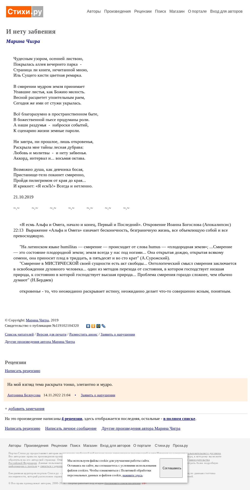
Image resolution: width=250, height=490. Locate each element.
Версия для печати (51, 334)
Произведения (117, 11)
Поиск (160, 11)
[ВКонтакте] (88, 326)
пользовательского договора (203, 453)
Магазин (177, 11)
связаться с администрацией (57, 466)
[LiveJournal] (103, 326)
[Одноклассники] (93, 326)
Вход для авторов (226, 11)
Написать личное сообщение (71, 428)
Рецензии (143, 11)
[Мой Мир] (98, 326)
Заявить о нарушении (118, 334)
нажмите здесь (133, 475)
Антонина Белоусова (24, 395)
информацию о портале (23, 466)
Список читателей (19, 334)
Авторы (94, 11)
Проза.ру (180, 445)
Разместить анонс (83, 334)
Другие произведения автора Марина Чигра (40, 342)
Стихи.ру (162, 445)
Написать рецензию (22, 370)
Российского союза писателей (122, 483)
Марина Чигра (23, 41)
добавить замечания (26, 408)
